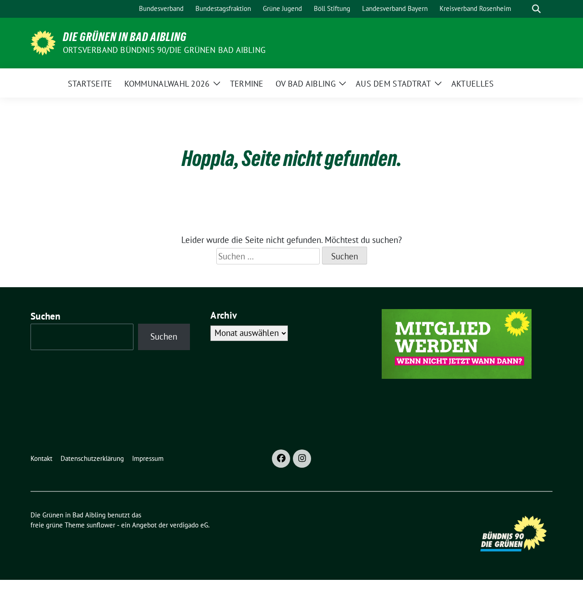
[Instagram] (302, 458)
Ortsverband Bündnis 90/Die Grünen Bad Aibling (164, 50)
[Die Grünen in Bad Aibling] (43, 41)
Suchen (46, 316)
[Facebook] (281, 458)
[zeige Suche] (536, 9)
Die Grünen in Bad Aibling (125, 37)
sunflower (101, 525)
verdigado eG (189, 525)
